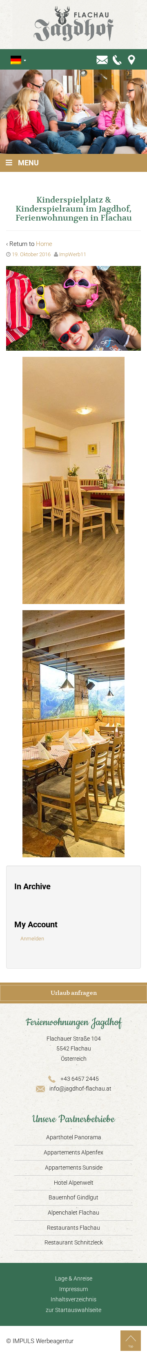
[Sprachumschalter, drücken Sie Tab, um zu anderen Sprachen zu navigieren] (16, 60)
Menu (28, 162)
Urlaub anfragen (74, 992)
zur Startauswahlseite (73, 1310)
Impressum (73, 1289)
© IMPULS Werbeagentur (40, 1341)
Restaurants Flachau (73, 1227)
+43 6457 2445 (79, 1078)
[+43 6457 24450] (117, 59)
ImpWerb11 (72, 254)
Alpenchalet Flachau (73, 1212)
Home (44, 244)
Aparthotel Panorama (73, 1137)
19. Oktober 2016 (31, 254)
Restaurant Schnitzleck (74, 1242)
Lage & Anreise (73, 1278)
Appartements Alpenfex (73, 1152)
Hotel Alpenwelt (74, 1182)
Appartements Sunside (73, 1167)
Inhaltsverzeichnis (73, 1299)
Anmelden (32, 938)
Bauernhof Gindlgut (73, 1197)
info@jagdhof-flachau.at (80, 1088)
